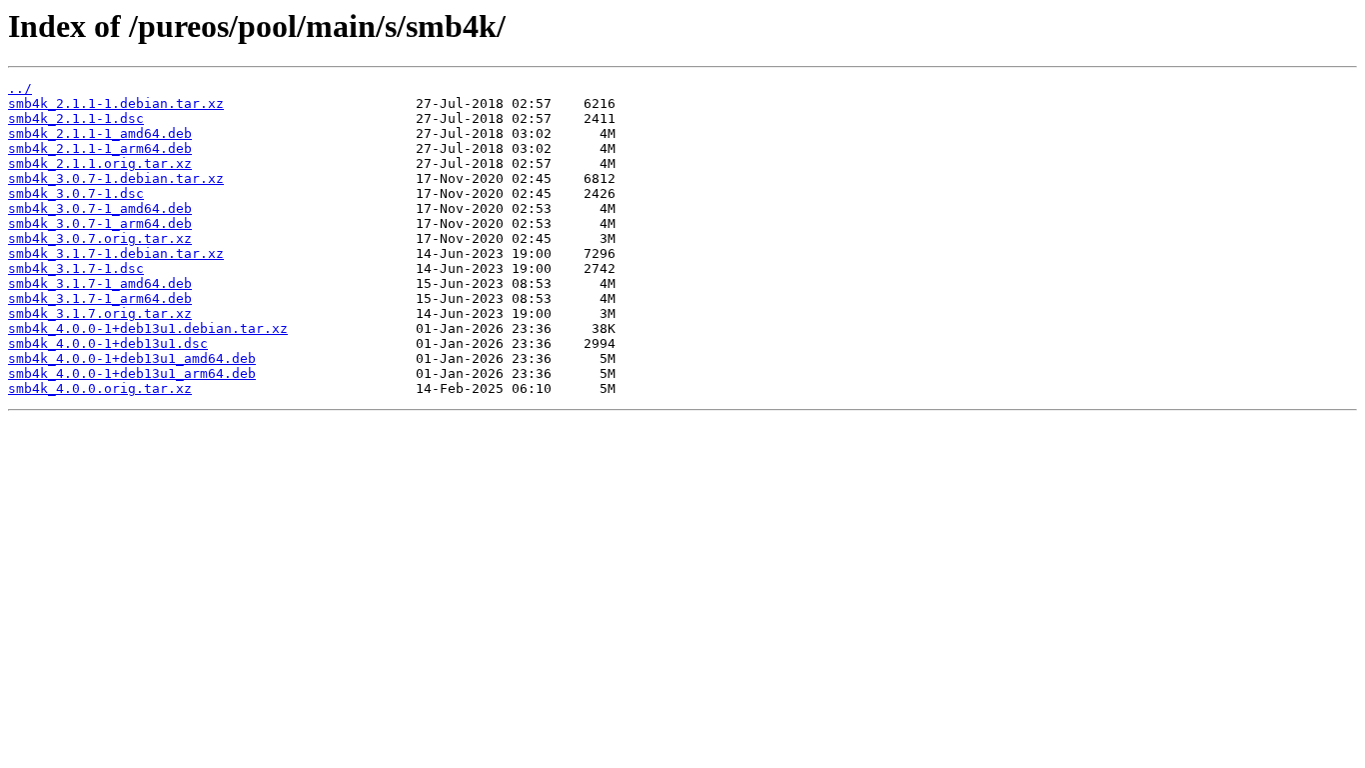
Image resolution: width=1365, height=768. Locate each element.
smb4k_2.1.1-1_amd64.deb (100, 133)
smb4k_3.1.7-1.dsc (76, 268)
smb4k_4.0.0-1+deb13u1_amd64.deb (132, 358)
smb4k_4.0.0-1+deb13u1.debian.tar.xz (148, 328)
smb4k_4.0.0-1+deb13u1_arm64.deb (132, 373)
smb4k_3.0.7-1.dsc (76, 193)
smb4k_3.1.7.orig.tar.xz (100, 313)
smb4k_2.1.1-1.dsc (76, 118)
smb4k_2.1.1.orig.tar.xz (100, 163)
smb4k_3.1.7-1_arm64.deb (100, 298)
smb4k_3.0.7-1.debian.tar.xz (116, 178)
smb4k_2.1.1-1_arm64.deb (100, 148)
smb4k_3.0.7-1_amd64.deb (100, 208)
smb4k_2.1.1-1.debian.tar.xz (116, 103)
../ (20, 88)
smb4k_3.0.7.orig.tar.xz (100, 238)
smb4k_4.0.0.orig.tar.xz (100, 388)
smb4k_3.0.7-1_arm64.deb (100, 223)
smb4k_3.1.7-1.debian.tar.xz (116, 253)
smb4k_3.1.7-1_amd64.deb (100, 283)
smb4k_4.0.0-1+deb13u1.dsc (108, 343)
